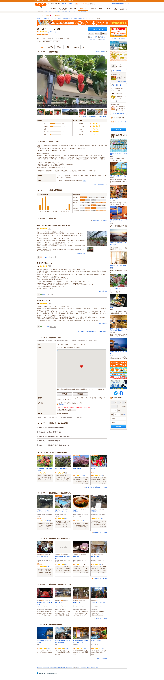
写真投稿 (102, 37)
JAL (75, 667)
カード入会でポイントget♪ (118, 38)
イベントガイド (68, 11)
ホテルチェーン (46, 667)
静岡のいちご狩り (57, 18)
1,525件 (48, 521)
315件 (101, 648)
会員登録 (69, 3)
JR (73, 667)
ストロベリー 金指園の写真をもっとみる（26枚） (94, 116)
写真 (67, 47)
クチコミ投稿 (93, 37)
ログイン (64, 3)
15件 (66, 518)
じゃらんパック (63, 8)
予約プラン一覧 (97, 29)
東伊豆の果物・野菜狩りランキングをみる (96, 487)
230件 (66, 648)
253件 (84, 521)
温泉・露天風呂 (61, 667)
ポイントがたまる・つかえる (43, 15)
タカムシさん (45, 257)
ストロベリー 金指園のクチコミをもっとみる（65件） (92, 331)
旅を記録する (117, 85)
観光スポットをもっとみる (100, 532)
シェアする (93, 39)
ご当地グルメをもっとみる (100, 578)
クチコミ (59, 47)
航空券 (100, 8)
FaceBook (121, 393)
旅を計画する (117, 71)
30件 (48, 566)
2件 (48, 473)
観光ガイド (51, 11)
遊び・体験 (73, 8)
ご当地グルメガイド (59, 11)
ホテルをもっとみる (102, 658)
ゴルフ (108, 8)
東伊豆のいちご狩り (67, 18)
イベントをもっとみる (101, 618)
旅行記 (85, 47)
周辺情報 (76, 47)
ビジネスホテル (53, 667)
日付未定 (124, 406)
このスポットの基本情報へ (98, 184)
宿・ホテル (39, 667)
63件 (48, 648)
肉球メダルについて (122, 100)
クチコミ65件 (52, 32)
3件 (101, 564)
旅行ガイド (46, 11)
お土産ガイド (75, 11)
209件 (84, 648)
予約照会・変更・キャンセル (117, 3)
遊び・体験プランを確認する (66, 410)
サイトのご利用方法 (116, 0)
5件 (65, 473)
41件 (83, 475)
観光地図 (64, 394)
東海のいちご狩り (47, 18)
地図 (84, 180)
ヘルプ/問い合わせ (125, 0)
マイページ (127, 3)
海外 (115, 9)
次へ (105, 81)
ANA (78, 667)
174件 (101, 475)
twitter (116, 393)
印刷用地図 (80, 394)
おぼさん (44, 294)
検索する (118, 129)
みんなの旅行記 (82, 11)
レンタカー (93, 8)
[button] (81, 366)
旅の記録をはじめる (118, 113)
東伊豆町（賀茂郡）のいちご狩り (81, 18)
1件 (65, 564)
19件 (101, 518)
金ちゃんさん (45, 327)
